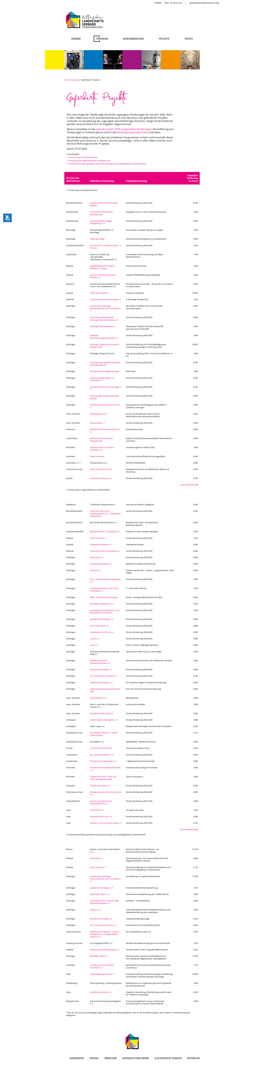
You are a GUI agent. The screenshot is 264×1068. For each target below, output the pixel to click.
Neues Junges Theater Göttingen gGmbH (104, 397)
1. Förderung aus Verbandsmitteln (82, 157)
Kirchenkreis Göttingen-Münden (104, 371)
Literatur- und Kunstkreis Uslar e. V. (106, 823)
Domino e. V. (95, 570)
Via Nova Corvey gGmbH (101, 748)
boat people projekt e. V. (101, 563)
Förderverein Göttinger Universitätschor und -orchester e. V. (105, 308)
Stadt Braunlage (97, 238)
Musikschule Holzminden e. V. (103, 761)
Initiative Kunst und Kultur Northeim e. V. (102, 448)
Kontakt (94, 1058)
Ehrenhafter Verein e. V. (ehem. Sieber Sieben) (104, 734)
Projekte (164, 38)
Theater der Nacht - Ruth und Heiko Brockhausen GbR (103, 778)
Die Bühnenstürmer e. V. (101, 992)
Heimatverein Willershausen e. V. (105, 949)
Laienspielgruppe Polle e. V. (102, 974)
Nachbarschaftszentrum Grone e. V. (105, 406)
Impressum (111, 1058)
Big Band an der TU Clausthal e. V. (105, 531)
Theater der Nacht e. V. (100, 785)
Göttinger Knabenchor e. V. (102, 603)
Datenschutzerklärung (135, 1058)
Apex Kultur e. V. (97, 557)
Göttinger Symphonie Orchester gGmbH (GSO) (104, 345)
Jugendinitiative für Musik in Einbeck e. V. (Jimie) (102, 267)
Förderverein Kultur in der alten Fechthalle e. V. (104, 589)
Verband (76, 38)
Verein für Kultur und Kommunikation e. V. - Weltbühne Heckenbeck (105, 513)
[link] (85, 28)
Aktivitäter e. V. (97, 858)
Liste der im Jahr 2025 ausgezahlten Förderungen (124, 129)
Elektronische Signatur (168, 1058)
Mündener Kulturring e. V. (101, 713)
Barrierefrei (77, 1058)
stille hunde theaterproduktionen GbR (105, 690)
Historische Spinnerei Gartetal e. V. (105, 299)
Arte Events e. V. (97, 810)
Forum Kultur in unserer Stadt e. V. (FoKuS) (105, 246)
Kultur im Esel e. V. (98, 538)
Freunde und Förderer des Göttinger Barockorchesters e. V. (104, 318)
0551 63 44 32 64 (173, 2)
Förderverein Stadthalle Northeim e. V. (105, 769)
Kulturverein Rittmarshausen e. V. (105, 551)
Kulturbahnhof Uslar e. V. (101, 816)
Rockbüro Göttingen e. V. (101, 669)
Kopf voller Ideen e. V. (100, 625)
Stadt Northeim (97, 456)
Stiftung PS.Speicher (99, 293)
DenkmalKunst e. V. (99, 413)
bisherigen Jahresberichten (133, 132)
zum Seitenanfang (189, 484)
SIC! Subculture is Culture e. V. (103, 676)
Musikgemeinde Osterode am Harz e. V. (106, 793)
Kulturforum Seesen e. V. (101, 478)
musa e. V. (94, 638)
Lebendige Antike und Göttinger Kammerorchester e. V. (104, 902)
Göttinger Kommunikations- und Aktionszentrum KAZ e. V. (105, 611)
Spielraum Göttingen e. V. (101, 682)
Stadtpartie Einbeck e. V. (101, 544)
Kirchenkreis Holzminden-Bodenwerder (101, 213)
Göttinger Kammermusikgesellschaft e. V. (104, 336)
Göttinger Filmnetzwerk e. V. (103, 326)
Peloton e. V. (95, 909)
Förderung (102, 38)
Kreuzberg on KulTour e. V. (102, 632)
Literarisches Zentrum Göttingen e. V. (105, 388)
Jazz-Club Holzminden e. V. (102, 754)
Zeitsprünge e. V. (97, 422)
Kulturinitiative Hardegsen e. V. (104, 719)
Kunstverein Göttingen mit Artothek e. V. (102, 379)
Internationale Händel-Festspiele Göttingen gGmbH (105, 363)
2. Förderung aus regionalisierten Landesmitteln (88, 160)
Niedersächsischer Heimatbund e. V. (105, 430)
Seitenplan (193, 1058)
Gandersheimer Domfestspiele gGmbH (103, 204)
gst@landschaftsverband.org (204, 2)
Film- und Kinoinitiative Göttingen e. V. (105, 580)
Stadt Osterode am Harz (101, 469)
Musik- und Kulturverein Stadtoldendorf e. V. (101, 802)
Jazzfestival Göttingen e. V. (102, 619)
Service (189, 38)
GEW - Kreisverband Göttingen (103, 597)
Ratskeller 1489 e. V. (99, 956)
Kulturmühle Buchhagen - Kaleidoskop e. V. (101, 222)
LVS (66, 79)
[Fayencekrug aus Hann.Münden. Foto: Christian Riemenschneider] (151, 68)
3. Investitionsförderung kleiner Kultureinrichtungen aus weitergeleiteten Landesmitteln (106, 163)
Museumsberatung (133, 38)
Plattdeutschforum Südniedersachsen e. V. (100, 661)
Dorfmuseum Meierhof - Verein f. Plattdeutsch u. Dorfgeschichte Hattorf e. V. (105, 934)
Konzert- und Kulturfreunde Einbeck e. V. (102, 276)
